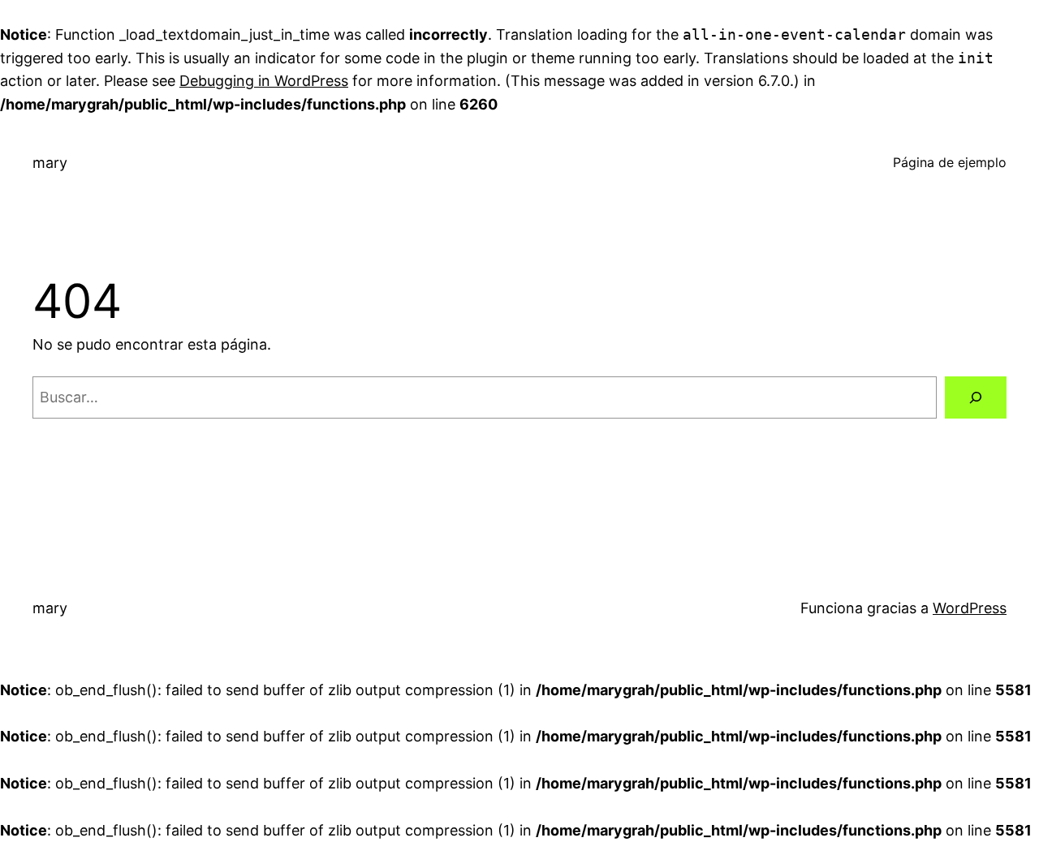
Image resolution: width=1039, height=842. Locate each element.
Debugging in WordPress (263, 80)
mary (49, 162)
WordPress (970, 607)
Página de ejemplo (950, 162)
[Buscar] (976, 397)
